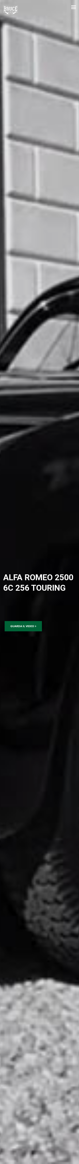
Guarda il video (22, 626)
